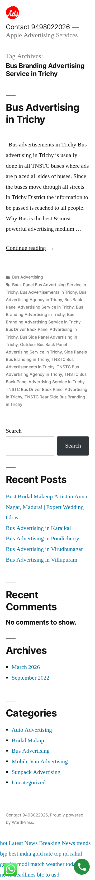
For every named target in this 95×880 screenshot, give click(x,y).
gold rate (42, 853)
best (13, 853)
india (25, 853)
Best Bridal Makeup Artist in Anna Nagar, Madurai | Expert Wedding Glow (46, 507)
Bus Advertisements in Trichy (48, 292)
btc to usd (48, 874)
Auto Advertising (32, 730)
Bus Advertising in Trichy (42, 113)
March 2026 (26, 667)
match (37, 864)
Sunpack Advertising (36, 772)
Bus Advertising (27, 277)
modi (23, 864)
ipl (66, 853)
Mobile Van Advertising (40, 761)
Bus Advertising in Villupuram (41, 559)
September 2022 (30, 677)
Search (14, 431)
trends (84, 843)
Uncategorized (29, 782)
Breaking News (57, 843)
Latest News (23, 843)
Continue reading (30, 248)
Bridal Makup (28, 740)
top (57, 853)
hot (3, 843)
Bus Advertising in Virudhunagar (44, 549)
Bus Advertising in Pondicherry (42, 538)
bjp (3, 853)
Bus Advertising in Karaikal (38, 528)
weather (55, 864)
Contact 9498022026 (38, 27)
